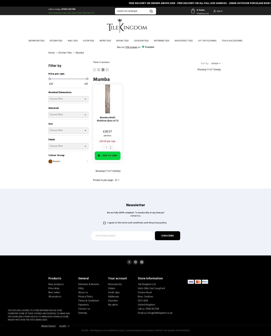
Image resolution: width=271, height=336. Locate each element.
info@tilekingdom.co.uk (159, 313)
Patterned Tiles (161, 40)
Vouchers (113, 301)
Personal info (115, 284)
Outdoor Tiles (141, 40)
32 (117, 180)
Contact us (84, 309)
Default (216, 63)
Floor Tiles (88, 40)
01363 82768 (68, 9)
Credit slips (114, 293)
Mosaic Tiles (122, 40)
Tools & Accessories (232, 40)
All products (54, 297)
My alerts (113, 305)
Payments (83, 305)
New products (56, 284)
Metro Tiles (105, 40)
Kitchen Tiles (56, 40)
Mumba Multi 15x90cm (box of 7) (107, 119)
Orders (111, 288)
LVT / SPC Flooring (207, 40)
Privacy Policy (85, 297)
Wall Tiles (73, 40)
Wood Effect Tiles (184, 40)
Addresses (113, 297)
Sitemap (82, 313)
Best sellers (54, 293)
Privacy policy (48, 326)
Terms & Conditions (88, 301)
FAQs (81, 288)
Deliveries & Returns (88, 284)
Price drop (53, 288)
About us (83, 293)
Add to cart (107, 155)
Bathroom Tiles (37, 40)
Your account (117, 278)
